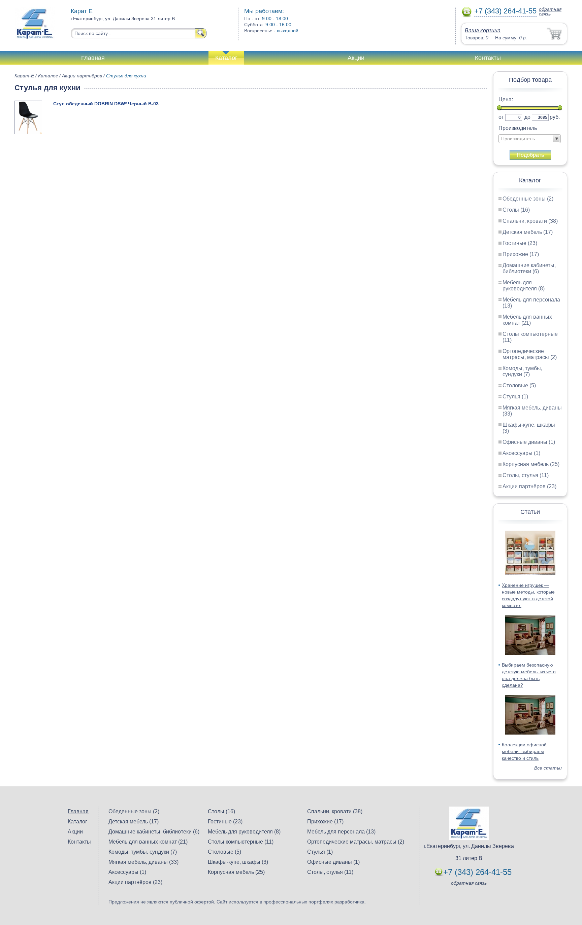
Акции (356, 58)
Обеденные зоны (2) (528, 199)
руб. (555, 117)
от (501, 117)
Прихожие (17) (521, 254)
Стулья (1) (515, 396)
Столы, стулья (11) (526, 475)
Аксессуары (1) (521, 453)
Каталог (226, 58)
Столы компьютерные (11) (240, 842)
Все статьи (548, 768)
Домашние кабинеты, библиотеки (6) (529, 268)
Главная (93, 58)
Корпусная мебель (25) (531, 464)
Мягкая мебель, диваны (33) (143, 862)
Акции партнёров (82, 75)
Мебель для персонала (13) (341, 831)
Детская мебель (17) (528, 232)
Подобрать (530, 155)
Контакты (488, 58)
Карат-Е (24, 75)
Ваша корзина (482, 30)
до (527, 117)
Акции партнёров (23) (529, 486)
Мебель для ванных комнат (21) (527, 320)
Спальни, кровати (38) (530, 221)
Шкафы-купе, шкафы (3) (238, 862)
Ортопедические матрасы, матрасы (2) (530, 354)
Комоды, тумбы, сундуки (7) (522, 371)
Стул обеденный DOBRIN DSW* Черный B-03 (106, 103)
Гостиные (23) (520, 243)
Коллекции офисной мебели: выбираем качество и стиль (524, 751)
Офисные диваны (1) (529, 442)
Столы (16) (516, 210)
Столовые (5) (519, 385)
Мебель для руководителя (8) (524, 285)
